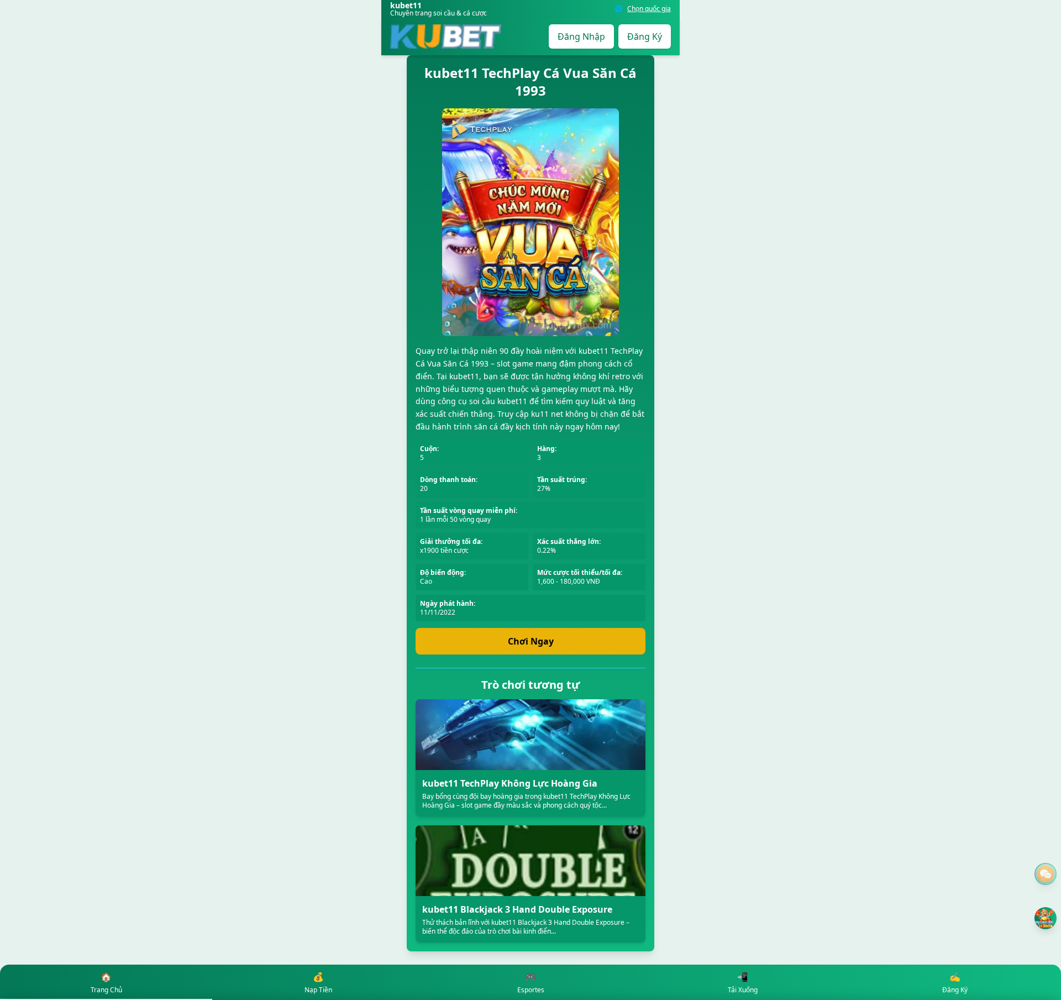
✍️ (955, 982)
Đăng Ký (644, 36)
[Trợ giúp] (1045, 874)
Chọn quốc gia (649, 8)
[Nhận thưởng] (1045, 918)
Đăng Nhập (581, 36)
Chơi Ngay (531, 641)
